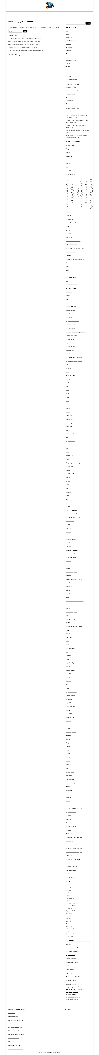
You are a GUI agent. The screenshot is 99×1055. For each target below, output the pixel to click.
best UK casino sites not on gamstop (75, 601)
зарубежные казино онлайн (73, 966)
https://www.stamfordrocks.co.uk (16, 1009)
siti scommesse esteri (71, 263)
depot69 (68, 495)
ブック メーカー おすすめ (73, 976)
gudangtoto (68, 786)
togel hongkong (70, 772)
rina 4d (67, 393)
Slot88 (67, 604)
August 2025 (69, 913)
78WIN (68, 623)
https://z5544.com (70, 310)
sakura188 (68, 44)
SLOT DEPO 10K (70, 40)
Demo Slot (68, 255)
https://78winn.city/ (70, 670)
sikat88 (67, 390)
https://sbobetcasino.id (13, 1038)
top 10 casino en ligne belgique (72, 108)
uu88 (67, 281)
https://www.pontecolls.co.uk (15, 1020)
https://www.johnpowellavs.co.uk (74, 947)
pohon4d (68, 863)
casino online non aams (71, 69)
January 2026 (69, 900)
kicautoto (68, 564)
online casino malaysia (71, 980)
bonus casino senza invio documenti (75, 248)
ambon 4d (68, 303)
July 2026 (68, 885)
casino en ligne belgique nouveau (74, 844)
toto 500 (68, 801)
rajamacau (68, 368)
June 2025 (68, 918)
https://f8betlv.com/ (70, 673)
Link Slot (68, 63)
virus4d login (69, 593)
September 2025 (70, 911)
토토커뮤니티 (69, 270)
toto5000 (68, 412)
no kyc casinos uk (70, 174)
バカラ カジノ (70, 973)
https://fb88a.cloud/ (70, 703)
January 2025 (69, 931)
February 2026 (70, 898)
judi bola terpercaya (71, 826)
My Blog (10, 58)
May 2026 (68, 890)
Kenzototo (68, 721)
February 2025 (70, 929)
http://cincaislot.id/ (13, 1016)
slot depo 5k (69, 156)
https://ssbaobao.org (71, 306)
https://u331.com (70, 317)
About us (17, 13)
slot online (68, 66)
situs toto (68, 163)
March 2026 (69, 895)
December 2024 (70, 934)
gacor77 (68, 757)
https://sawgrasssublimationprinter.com (75, 332)
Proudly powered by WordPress (46, 1052)
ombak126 (68, 815)
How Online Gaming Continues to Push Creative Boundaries (24, 38)
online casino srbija (70, 783)
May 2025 (68, 921)
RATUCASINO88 (70, 375)
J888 (67, 652)
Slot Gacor (76, 57)
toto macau (78, 193)
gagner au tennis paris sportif (72, 79)
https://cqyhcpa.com (71, 339)
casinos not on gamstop (71, 510)
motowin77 (69, 230)
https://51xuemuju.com (71, 335)
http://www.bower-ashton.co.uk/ (74, 808)
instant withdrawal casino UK (73, 241)
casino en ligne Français (71, 60)
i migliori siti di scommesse (71, 87)
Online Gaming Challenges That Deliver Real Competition (24, 41)
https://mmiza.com (70, 324)
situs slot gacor (69, 237)
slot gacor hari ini (69, 47)
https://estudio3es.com (71, 343)
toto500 (68, 524)
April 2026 (69, 893)
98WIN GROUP (70, 717)
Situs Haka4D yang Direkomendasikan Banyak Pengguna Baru (25, 50)
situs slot (68, 590)
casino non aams (70, 219)
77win (67, 688)
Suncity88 (68, 655)
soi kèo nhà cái (69, 37)
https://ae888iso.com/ (71, 277)
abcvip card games (70, 706)
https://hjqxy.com (70, 350)
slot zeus (68, 152)
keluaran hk (69, 790)
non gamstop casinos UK (73, 984)
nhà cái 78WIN (69, 637)
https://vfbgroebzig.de (71, 866)
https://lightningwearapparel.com (74, 361)
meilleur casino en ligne (73, 193)
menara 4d (70, 193)
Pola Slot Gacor (70, 877)
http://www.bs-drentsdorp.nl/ (73, 859)
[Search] (89, 13)
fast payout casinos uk (72, 999)
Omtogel (68, 724)
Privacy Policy (36, 13)
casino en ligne (69, 841)
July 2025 (68, 916)
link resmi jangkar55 (71, 732)
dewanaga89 (69, 292)
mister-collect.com (70, 619)
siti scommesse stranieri (72, 284)
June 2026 (68, 888)
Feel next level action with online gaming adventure (22, 47)
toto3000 (68, 506)
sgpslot (67, 804)
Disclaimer (46, 13)
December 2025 (70, 903)
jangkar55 (68, 437)
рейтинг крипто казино (72, 962)
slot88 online (69, 764)
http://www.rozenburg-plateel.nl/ (16, 1034)
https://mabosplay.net (71, 444)
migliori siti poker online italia (72, 84)
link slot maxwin (70, 521)
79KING (68, 677)
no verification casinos (72, 994)
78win (67, 641)
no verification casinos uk (73, 997)
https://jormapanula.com (72, 353)
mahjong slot (68, 1009)
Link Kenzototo (70, 779)
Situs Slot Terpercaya (71, 870)
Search (67, 20)
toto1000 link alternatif (71, 473)
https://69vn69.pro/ (70, 663)
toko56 (67, 873)
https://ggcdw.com (70, 346)
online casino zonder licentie (73, 513)
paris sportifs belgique (70, 94)
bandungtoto (69, 159)
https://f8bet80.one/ (70, 648)
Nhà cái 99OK (69, 713)
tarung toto (68, 233)
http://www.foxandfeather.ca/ (15, 1049)
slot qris (68, 149)
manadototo (68, 76)
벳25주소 (68, 499)
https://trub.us (11, 1013)
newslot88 (68, 73)
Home (10, 13)
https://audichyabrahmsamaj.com (74, 357)
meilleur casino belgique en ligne (74, 837)
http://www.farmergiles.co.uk (15, 1030)
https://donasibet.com (71, 812)
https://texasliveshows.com (72, 951)
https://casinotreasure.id (14, 1045)
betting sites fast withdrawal (67, 193)
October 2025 (69, 908)
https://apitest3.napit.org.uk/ (73, 517)
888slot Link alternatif (71, 433)
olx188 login (69, 383)
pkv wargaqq (69, 423)
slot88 (67, 452)
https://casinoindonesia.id (14, 1041)
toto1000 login (69, 455)
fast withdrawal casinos (71, 244)
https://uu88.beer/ (70, 466)
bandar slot (68, 797)
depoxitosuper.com (71, 288)
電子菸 (67, 34)
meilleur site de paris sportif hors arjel (74, 90)
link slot (68, 568)
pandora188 (68, 50)
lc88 (67, 364)
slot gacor (68, 53)
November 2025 (70, 906)
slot (66, 103)
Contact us (25, 13)
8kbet (67, 644)
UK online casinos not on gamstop (74, 579)
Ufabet (67, 793)
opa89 (67, 448)
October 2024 (69, 936)
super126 (68, 710)
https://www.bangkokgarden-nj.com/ (75, 626)
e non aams (68, 212)
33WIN (68, 226)
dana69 (67, 401)
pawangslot (68, 477)
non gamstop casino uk (72, 992)
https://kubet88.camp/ (71, 692)
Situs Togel (68, 739)
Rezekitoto (68, 735)
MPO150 (68, 484)
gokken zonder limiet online (81, 193)
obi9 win (68, 583)
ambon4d (68, 295)
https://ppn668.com (70, 328)
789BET (68, 535)
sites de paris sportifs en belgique (74, 848)
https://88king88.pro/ (71, 958)
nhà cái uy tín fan (70, 969)
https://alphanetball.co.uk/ (15, 1027)
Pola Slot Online (70, 833)
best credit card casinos (71, 223)
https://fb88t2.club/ (70, 955)
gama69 (68, 470)
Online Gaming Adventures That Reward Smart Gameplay (24, 44)
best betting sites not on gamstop (75, 989)
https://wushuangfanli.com (72, 321)
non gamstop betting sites (72, 550)
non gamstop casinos (71, 557)
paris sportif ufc (69, 100)
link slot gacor (69, 699)
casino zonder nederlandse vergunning (75, 259)
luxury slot (68, 532)
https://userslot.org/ (70, 441)
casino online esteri (70, 252)
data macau (68, 561)
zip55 (67, 615)
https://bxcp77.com (70, 313)
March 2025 (69, 926)
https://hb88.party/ (70, 695)
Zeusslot (68, 379)
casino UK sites (70, 170)
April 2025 (69, 923)
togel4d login (69, 543)
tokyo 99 (68, 481)
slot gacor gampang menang (73, 463)
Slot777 (68, 666)
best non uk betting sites (71, 111)
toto (67, 31)
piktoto (67, 372)
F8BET (68, 633)
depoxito (68, 459)
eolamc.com (69, 503)
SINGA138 (68, 597)
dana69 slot (69, 528)
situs (67, 97)
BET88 (67, 684)
